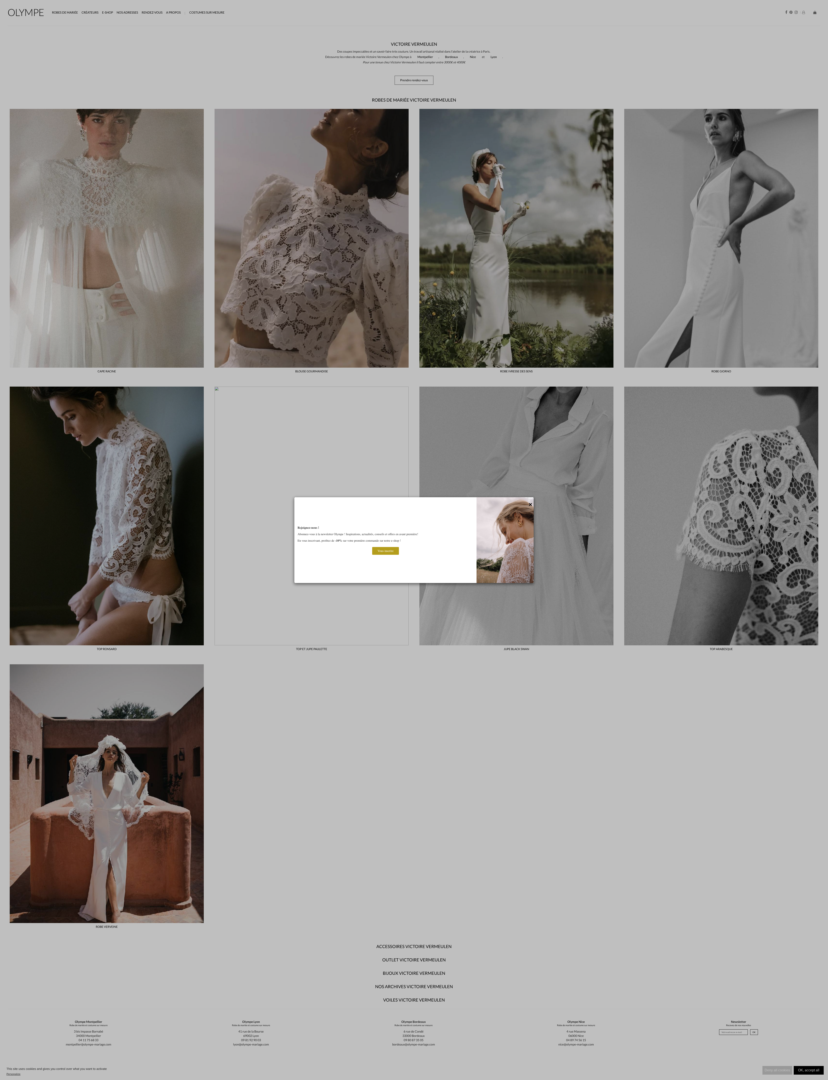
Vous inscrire (386, 551)
